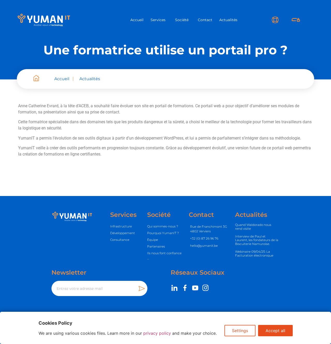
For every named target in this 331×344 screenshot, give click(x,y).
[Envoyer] (143, 288)
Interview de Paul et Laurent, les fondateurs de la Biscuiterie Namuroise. (256, 240)
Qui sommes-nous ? (162, 226)
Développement (122, 233)
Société (182, 20)
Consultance (119, 240)
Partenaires (156, 246)
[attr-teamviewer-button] (275, 20)
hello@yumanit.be (204, 246)
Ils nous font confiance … (164, 255)
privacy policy (157, 333)
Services (158, 20)
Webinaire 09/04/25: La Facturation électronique (254, 253)
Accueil (137, 20)
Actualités (228, 20)
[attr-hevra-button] (296, 20)
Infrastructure (121, 226)
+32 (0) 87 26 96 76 (204, 238)
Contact (205, 20)
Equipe (152, 240)
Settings (240, 330)
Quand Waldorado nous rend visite (253, 226)
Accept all (275, 330)
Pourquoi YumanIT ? (163, 233)
